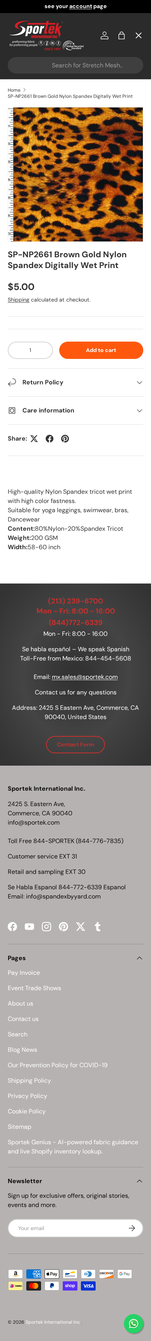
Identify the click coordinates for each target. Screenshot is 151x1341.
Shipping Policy (29, 1080)
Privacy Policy (27, 1096)
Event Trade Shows (34, 988)
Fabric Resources (40, 277)
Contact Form (75, 744)
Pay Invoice (31, 165)
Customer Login (38, 221)
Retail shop (31, 193)
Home (23, 52)
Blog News (22, 1050)
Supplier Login (35, 249)
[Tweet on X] (34, 438)
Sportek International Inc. (53, 1322)
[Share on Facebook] (49, 438)
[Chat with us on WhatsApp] (133, 1323)
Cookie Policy (27, 1111)
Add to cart (101, 350)
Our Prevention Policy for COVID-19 (58, 1065)
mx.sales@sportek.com (85, 677)
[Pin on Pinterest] (65, 438)
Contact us (23, 1019)
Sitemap (19, 1127)
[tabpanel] (75, 519)
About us (20, 1003)
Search (17, 1034)
